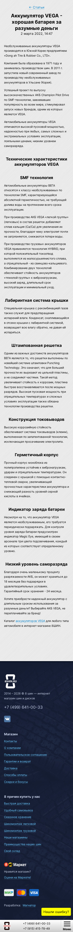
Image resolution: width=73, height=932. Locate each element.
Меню (67, 929)
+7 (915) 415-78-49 (36, 928)
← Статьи (36, 7)
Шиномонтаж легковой (20, 823)
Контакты (10, 741)
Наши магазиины (16, 837)
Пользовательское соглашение (25, 754)
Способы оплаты (15, 775)
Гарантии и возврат (17, 761)
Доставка (10, 768)
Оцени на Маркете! (17, 877)
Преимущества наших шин (22, 844)
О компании (12, 747)
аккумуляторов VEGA (30, 621)
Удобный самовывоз (18, 810)
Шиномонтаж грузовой (20, 830)
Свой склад (12, 851)
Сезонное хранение (17, 817)
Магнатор (29, 905)
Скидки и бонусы (16, 781)
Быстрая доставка (17, 803)
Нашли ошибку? (56, 912)
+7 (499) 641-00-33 (23, 707)
